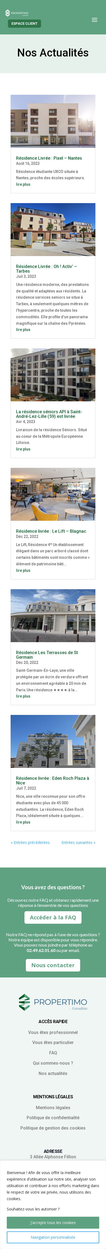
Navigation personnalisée (53, 1237)
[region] (53, 1204)
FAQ (53, 1052)
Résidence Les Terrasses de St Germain (47, 655)
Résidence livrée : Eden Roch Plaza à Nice (52, 781)
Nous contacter (53, 965)
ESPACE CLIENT (24, 23)
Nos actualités (53, 1073)
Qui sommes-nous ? (53, 1063)
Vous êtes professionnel (53, 1032)
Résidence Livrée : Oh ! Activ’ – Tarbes (46, 269)
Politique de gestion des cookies (53, 1128)
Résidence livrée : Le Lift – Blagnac (51, 531)
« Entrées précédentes (30, 842)
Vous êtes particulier (53, 1042)
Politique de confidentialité (53, 1117)
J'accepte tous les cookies (53, 1222)
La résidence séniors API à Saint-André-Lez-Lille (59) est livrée (49, 414)
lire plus (23, 184)
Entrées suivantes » (78, 842)
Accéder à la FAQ (53, 917)
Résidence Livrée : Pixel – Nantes (49, 158)
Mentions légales (53, 1107)
